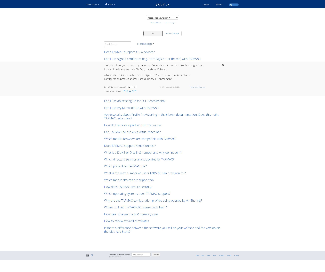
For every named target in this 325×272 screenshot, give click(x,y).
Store (220, 4)
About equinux (92, 4)
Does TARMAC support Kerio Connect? (130, 145)
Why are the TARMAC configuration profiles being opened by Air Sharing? (153, 200)
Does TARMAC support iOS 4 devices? (129, 52)
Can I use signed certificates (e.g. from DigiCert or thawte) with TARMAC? (152, 59)
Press (208, 255)
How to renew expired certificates (126, 221)
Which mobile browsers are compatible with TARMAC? (140, 139)
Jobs (203, 255)
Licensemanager (170, 23)
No (134, 87)
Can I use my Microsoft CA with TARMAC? (131, 107)
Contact (221, 255)
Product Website (156, 23)
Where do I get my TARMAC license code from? (135, 207)
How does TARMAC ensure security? (128, 187)
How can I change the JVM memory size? (131, 214)
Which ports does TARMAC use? (125, 166)
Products (111, 4)
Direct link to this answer (198, 87)
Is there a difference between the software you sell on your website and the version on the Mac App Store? (162, 229)
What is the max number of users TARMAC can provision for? (145, 173)
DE (92, 255)
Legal (214, 255)
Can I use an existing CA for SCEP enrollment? (134, 101)
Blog (197, 255)
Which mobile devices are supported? (129, 180)
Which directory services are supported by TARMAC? (139, 159)
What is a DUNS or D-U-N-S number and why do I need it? (143, 152)
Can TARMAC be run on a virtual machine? (132, 132)
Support (206, 4)
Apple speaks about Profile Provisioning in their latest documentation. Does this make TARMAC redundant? (161, 116)
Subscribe (156, 255)
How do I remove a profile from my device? (133, 125)
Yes (129, 87)
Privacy (236, 255)
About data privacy (115, 257)
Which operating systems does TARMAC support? (137, 193)
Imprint (229, 255)
